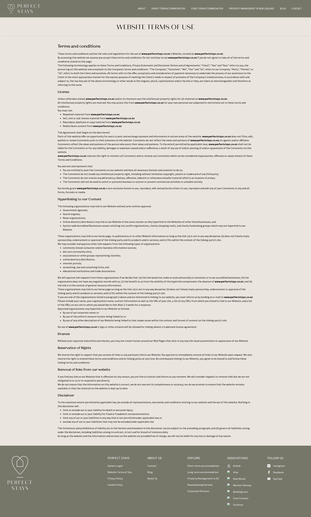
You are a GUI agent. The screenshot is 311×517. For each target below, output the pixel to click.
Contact (151, 465)
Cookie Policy (115, 484)
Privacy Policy (115, 478)
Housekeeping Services (200, 484)
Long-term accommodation (203, 472)
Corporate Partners (198, 491)
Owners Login (115, 465)
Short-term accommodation (203, 465)
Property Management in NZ (203, 478)
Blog (150, 472)
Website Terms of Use (120, 472)
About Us (152, 478)
